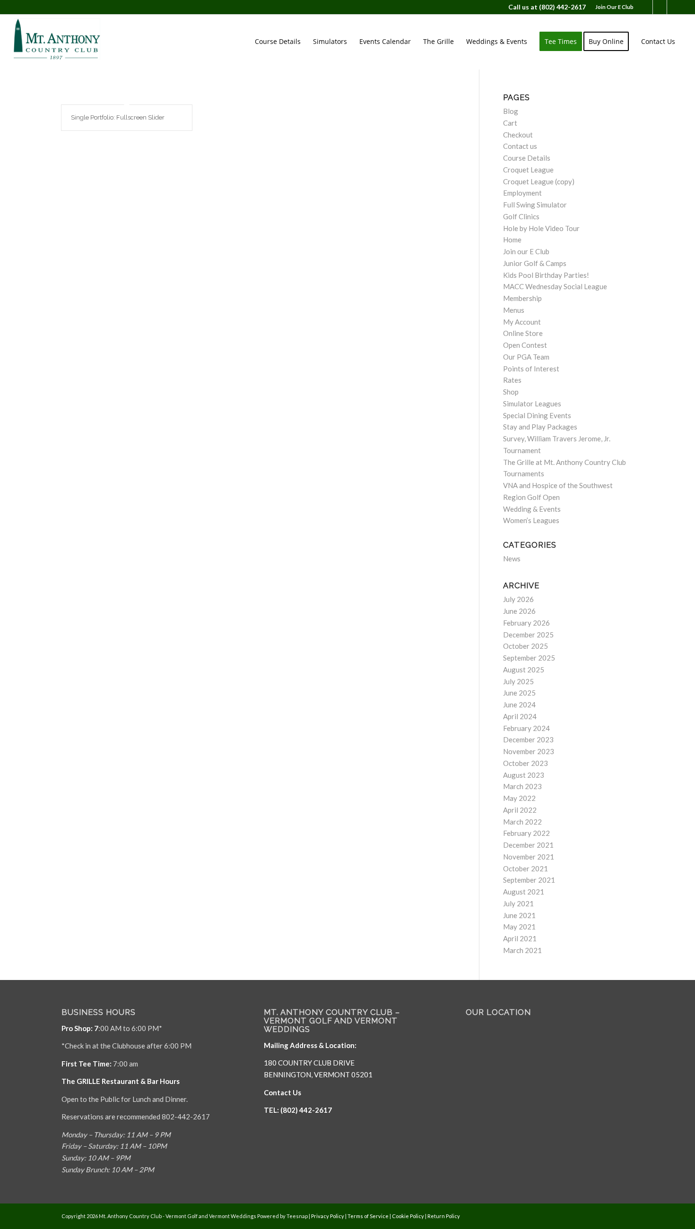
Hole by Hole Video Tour (541, 228)
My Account (522, 322)
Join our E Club (526, 251)
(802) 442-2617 (562, 7)
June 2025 (519, 692)
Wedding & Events (532, 509)
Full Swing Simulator (535, 204)
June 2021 (519, 915)
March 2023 (522, 786)
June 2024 (519, 704)
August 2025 (523, 669)
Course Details (526, 158)
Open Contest (525, 345)
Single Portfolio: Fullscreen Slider (118, 117)
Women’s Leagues (531, 520)
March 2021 (522, 950)
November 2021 (528, 856)
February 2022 (526, 833)
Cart (510, 123)
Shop (511, 391)
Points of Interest (531, 368)
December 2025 (528, 634)
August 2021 (523, 891)
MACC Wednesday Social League (555, 286)
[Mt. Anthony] (71, 41)
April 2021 (520, 938)
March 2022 (522, 821)
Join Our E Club (614, 7)
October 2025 (525, 646)
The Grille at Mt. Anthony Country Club (564, 462)
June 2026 (519, 611)
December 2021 (528, 845)
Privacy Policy (327, 1216)
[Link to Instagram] (674, 7)
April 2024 (520, 716)
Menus (513, 310)
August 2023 (523, 775)
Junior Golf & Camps (534, 263)
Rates (512, 380)
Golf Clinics (521, 216)
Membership (522, 298)
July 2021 (518, 903)
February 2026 (526, 623)
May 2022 (519, 798)
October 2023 (525, 763)
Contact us (520, 146)
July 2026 (518, 599)
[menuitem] (612, 7)
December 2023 (528, 739)
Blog (510, 111)
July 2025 (518, 681)
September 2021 (529, 880)
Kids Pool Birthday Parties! (546, 275)
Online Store (523, 333)
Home (512, 239)
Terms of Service (368, 1216)
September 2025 (529, 657)
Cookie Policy (408, 1216)
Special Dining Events (537, 415)
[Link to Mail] (660, 7)
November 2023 (528, 751)
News (512, 558)
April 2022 (520, 810)
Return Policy (443, 1216)
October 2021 (525, 868)
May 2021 (519, 926)
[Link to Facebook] (645, 7)
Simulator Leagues (532, 403)
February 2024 (526, 728)
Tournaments (523, 473)
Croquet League (528, 169)
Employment (522, 193)
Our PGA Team (526, 356)
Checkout (518, 134)
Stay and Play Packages (540, 426)
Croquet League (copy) (538, 181)
